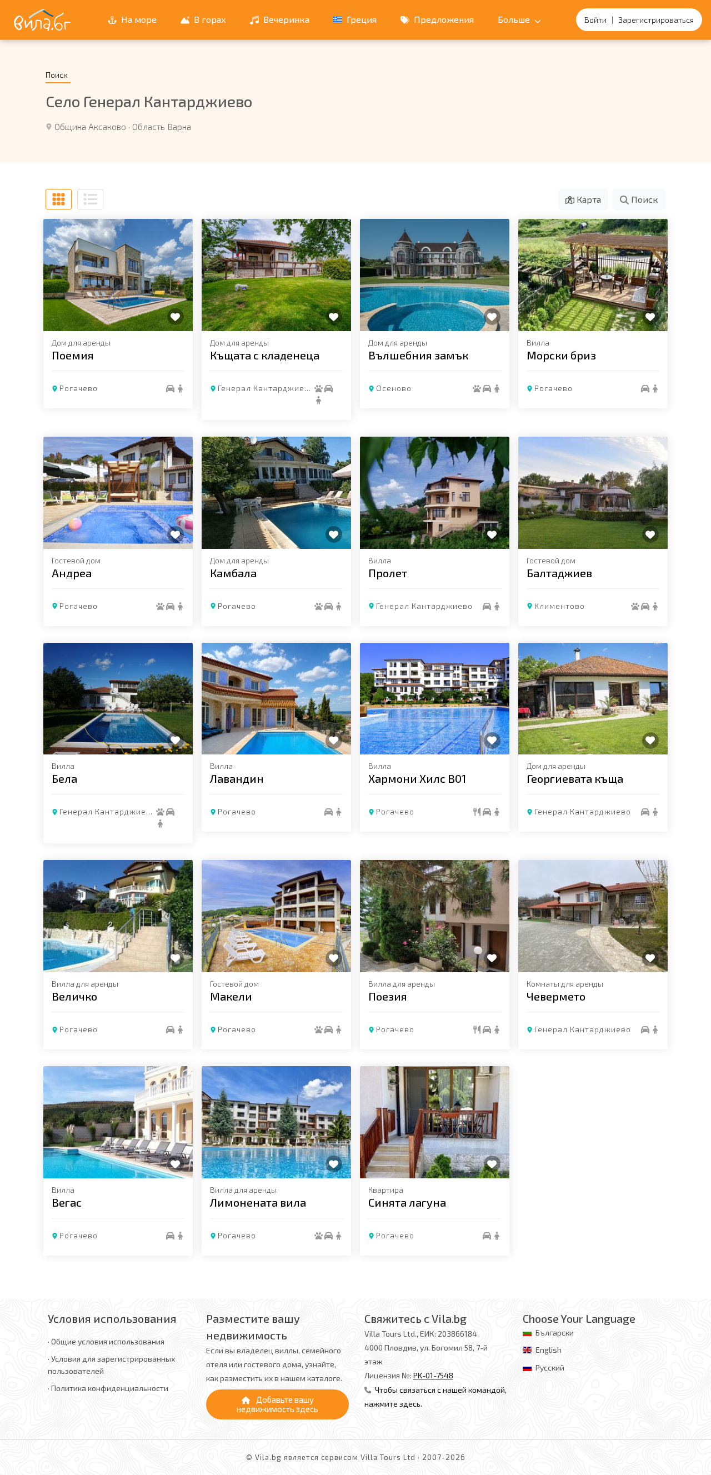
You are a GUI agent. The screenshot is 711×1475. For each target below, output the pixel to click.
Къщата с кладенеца (264, 355)
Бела (64, 778)
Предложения (443, 19)
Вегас (67, 1202)
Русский (549, 1367)
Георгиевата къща (575, 778)
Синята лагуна (407, 1202)
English (548, 1349)
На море (138, 19)
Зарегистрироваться (656, 19)
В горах (209, 19)
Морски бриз (561, 355)
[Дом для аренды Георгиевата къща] (593, 699)
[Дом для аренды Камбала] (276, 493)
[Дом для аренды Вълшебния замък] (434, 275)
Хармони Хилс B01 (417, 778)
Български (554, 1332)
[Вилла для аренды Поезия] (434, 916)
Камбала (233, 572)
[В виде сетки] (59, 199)
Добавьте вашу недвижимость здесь (277, 1404)
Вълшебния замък (418, 355)
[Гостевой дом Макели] (276, 916)
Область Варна (161, 126)
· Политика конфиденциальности (108, 1388)
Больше (515, 19)
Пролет (387, 572)
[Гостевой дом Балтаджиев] (593, 493)
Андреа (72, 572)
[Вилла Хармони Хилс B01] (434, 699)
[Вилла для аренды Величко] (118, 916)
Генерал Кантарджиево (266, 388)
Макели (231, 996)
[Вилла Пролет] (434, 493)
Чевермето (556, 996)
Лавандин (237, 778)
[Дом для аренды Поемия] (118, 275)
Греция (360, 19)
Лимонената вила (258, 1202)
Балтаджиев (559, 572)
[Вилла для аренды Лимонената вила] (276, 1122)
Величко (74, 996)
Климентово (559, 606)
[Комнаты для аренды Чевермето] (593, 916)
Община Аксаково (90, 126)
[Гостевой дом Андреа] (118, 493)
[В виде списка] (90, 199)
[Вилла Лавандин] (276, 699)
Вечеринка (285, 19)
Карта (587, 199)
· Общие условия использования (106, 1341)
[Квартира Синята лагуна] (434, 1122)
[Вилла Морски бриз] (593, 275)
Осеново (394, 388)
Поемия (73, 355)
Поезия (387, 996)
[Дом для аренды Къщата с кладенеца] (276, 275)
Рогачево (78, 388)
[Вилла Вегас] (118, 1122)
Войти (595, 19)
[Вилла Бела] (118, 699)
